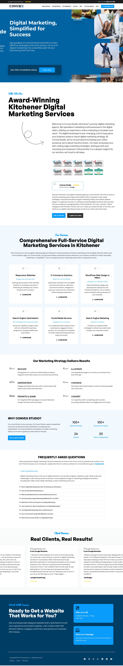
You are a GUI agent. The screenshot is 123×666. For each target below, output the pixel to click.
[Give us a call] (77, 608)
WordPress (56, 6)
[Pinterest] (107, 659)
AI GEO (75, 6)
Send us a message (84, 634)
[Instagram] (89, 659)
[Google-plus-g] (98, 659)
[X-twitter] (93, 659)
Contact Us (99, 464)
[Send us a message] (77, 630)
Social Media (89, 6)
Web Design (46, 6)
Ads (97, 6)
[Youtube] (111, 659)
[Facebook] (84, 659)
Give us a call (82, 612)
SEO (81, 6)
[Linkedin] (102, 659)
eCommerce (66, 6)
